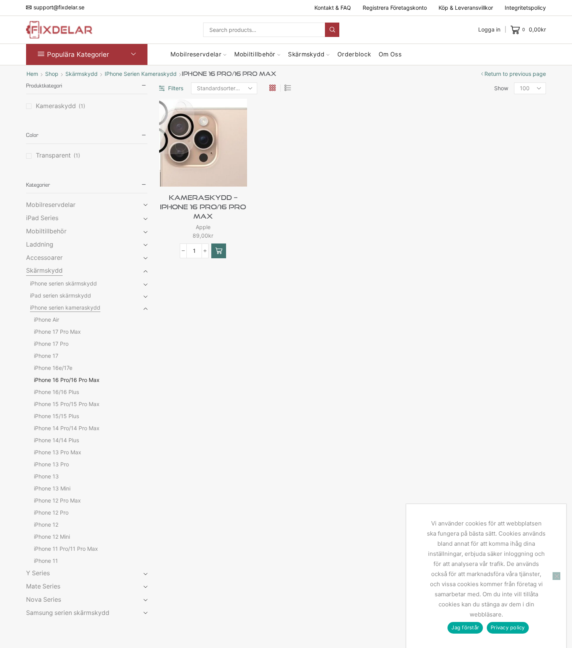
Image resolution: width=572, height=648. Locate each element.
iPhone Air (46, 319)
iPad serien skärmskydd (60, 295)
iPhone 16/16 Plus (56, 392)
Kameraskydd (56, 106)
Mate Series (43, 586)
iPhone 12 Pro (51, 512)
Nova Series (43, 599)
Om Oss (390, 54)
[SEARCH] (332, 30)
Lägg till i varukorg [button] (216, 174)
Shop (51, 73)
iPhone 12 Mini (52, 536)
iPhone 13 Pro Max (57, 452)
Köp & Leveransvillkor (466, 7)
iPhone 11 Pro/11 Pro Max (66, 548)
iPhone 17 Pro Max (57, 331)
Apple (203, 227)
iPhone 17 (46, 355)
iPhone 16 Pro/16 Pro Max (67, 380)
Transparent (53, 155)
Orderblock (354, 54)
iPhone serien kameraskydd (141, 73)
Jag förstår (465, 627)
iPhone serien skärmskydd (63, 283)
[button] (218, 250)
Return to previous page (515, 73)
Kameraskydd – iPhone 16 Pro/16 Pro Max (203, 207)
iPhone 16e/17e (53, 367)
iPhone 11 (46, 560)
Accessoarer (44, 257)
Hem (32, 73)
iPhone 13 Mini (52, 488)
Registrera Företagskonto (395, 7)
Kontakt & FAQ (332, 7)
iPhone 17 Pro (51, 343)
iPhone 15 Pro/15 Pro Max (67, 404)
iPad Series (42, 218)
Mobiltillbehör (254, 54)
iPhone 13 (46, 476)
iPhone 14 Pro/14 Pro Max (67, 428)
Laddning (39, 244)
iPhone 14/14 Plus (56, 440)
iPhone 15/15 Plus (56, 416)
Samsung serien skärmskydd (67, 612)
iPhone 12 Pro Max (57, 500)
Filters (175, 88)
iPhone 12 (46, 524)
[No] (556, 576)
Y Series (38, 573)
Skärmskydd (306, 54)
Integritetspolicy (525, 7)
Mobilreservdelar (195, 54)
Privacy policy (508, 627)
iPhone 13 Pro (51, 464)
